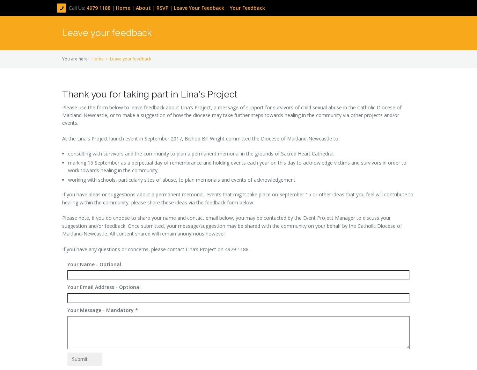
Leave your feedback (130, 59)
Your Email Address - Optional (104, 287)
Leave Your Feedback (199, 8)
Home (124, 8)
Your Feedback (247, 8)
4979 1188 (99, 8)
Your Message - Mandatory (102, 310)
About (144, 8)
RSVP (162, 8)
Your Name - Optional (94, 264)
